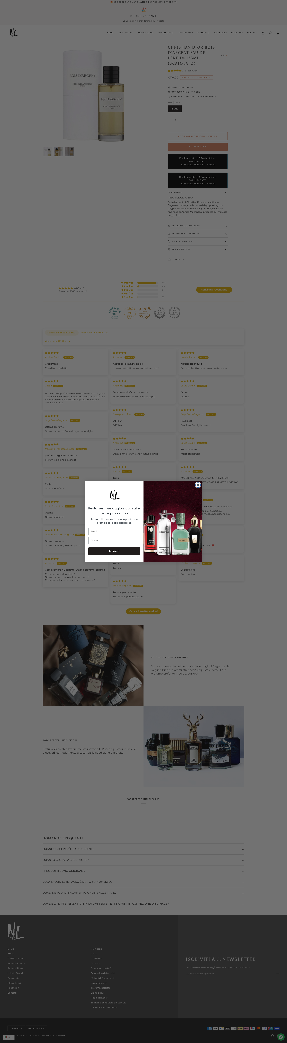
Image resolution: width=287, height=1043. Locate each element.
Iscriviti (114, 551)
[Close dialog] (198, 485)
